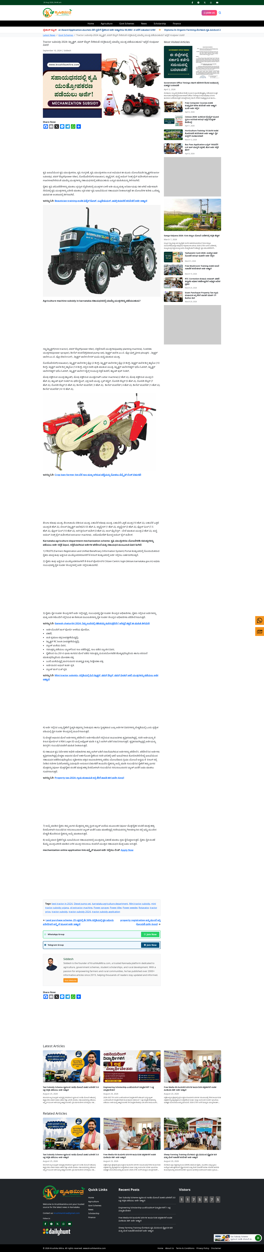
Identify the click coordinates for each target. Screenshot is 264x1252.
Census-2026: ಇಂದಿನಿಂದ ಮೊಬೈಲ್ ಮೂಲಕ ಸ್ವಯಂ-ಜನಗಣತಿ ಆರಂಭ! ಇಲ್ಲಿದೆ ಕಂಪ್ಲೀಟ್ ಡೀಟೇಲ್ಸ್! (202, 119)
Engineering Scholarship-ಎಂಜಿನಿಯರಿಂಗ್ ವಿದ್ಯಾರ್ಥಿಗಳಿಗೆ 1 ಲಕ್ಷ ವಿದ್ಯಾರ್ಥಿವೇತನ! (128, 1088)
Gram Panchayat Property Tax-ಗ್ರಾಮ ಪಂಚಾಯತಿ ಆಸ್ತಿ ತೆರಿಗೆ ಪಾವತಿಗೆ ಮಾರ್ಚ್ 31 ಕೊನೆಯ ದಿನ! (201, 295)
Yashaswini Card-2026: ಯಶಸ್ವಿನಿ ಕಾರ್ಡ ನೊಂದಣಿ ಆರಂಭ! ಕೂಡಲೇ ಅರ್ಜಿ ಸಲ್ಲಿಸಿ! (201, 254)
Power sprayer (101, 907)
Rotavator (144, 907)
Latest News (49, 35)
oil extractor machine (81, 907)
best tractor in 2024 (62, 903)
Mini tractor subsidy (139, 903)
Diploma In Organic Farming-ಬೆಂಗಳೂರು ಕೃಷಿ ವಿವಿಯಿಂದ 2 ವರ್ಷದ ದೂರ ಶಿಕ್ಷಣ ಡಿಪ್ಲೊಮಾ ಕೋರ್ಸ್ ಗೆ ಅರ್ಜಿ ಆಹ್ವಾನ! (185, 29)
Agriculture (106, 23)
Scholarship (160, 23)
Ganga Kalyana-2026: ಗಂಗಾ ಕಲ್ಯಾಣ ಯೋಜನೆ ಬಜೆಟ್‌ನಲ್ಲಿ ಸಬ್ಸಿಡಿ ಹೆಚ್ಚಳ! (192, 235)
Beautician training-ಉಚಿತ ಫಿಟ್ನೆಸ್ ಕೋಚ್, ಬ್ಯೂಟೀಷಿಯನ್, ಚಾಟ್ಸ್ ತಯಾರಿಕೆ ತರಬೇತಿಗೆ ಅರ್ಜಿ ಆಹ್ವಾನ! (101, 200)
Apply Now (127, 850)
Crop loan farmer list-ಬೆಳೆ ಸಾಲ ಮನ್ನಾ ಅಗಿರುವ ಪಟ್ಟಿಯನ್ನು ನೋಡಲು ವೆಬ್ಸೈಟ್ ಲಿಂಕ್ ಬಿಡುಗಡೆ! (98, 474)
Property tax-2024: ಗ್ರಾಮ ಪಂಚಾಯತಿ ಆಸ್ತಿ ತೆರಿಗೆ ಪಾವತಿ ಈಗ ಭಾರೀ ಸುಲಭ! (89, 777)
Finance (177, 23)
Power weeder (130, 907)
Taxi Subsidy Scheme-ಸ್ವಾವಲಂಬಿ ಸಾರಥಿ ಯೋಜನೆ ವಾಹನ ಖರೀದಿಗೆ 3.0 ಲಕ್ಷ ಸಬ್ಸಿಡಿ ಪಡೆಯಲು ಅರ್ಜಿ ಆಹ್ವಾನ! (71, 1088)
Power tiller (115, 907)
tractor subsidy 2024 (80, 911)
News (144, 23)
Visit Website (70, 980)
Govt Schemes (126, 23)
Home (91, 23)
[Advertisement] (137, 12)
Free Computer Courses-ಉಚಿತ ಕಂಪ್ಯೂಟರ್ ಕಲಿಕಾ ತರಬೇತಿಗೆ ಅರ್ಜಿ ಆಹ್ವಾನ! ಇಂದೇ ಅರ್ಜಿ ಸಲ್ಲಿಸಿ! (201, 106)
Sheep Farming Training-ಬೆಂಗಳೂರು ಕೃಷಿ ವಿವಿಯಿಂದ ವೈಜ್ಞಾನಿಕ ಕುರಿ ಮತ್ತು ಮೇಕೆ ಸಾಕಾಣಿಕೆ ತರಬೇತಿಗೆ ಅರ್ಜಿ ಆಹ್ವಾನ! (190, 1156)
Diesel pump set (82, 903)
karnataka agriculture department (110, 903)
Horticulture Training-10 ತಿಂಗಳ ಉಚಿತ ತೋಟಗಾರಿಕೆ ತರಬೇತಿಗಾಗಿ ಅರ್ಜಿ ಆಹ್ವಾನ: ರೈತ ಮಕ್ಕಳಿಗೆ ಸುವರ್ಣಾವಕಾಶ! (201, 133)
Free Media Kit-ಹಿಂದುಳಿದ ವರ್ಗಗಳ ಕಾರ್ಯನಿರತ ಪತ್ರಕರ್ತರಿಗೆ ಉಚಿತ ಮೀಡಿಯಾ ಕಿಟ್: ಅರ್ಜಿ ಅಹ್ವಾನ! (190, 1088)
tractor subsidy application (106, 911)
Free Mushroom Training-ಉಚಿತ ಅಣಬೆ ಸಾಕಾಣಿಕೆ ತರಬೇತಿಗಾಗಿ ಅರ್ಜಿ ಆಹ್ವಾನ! (202, 267)
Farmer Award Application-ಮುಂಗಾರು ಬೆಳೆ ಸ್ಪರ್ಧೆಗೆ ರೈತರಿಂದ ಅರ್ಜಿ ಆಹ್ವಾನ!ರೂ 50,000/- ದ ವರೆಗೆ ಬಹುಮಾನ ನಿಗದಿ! (74, 29)
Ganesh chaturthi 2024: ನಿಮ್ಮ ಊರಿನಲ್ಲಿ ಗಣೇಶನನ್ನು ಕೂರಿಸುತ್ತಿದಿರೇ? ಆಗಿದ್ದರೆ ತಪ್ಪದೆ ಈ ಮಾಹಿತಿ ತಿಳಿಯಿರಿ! (102, 623)
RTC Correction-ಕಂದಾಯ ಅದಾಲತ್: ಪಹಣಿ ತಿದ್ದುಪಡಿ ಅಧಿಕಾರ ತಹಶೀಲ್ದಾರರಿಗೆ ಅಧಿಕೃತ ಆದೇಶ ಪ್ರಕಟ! (202, 281)
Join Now (152, 934)
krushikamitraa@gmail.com (67, 1213)
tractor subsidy (60, 911)
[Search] (220, 13)
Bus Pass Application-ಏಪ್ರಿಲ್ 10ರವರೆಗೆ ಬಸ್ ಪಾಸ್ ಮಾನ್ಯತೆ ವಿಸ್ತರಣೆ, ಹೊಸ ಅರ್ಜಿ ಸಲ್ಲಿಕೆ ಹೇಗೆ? (202, 147)
